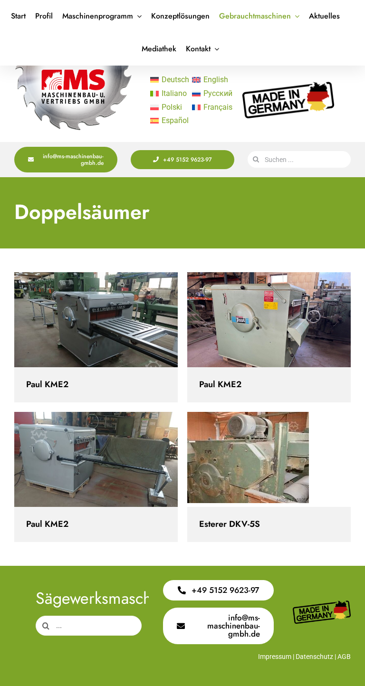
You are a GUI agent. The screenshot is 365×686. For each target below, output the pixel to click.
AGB (344, 656)
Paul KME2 (87, 319)
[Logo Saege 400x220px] (73, 69)
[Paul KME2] (96, 319)
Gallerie (104, 319)
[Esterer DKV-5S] (269, 459)
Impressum (274, 656)
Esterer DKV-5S (260, 459)
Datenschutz (314, 656)
